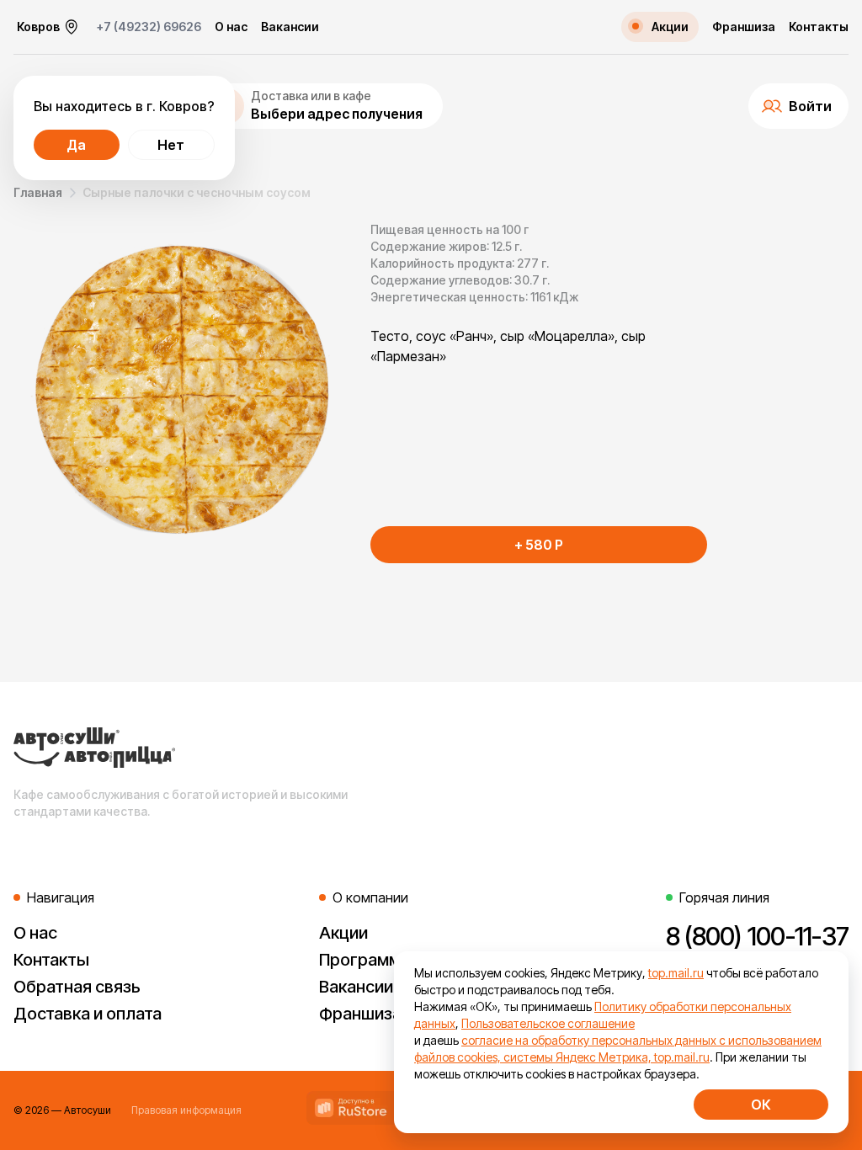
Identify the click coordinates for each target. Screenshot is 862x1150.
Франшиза (743, 27)
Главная (37, 192)
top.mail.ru (676, 973)
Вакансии (290, 27)
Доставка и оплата (87, 1014)
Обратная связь (77, 987)
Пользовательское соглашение (548, 1023)
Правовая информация (186, 1110)
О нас (231, 27)
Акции (343, 933)
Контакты (819, 27)
